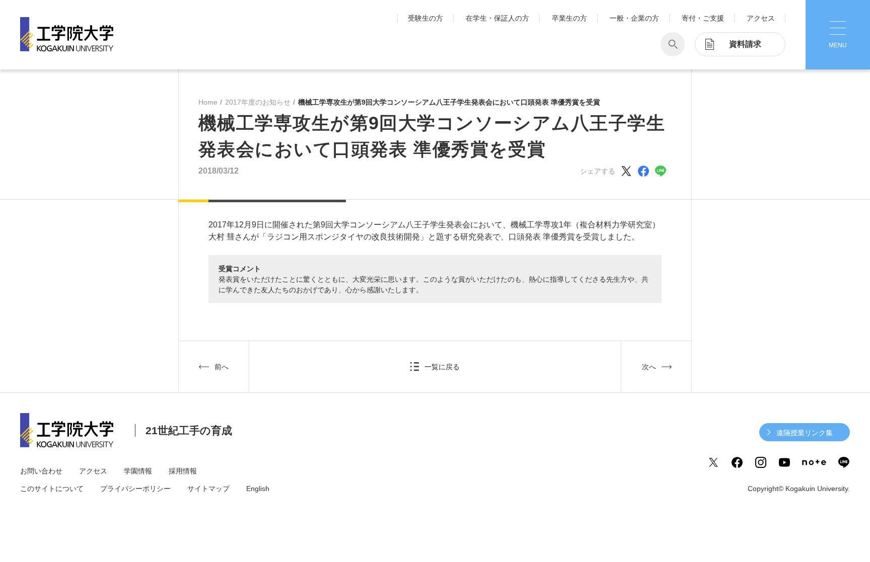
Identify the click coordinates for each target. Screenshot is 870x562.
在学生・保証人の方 (497, 18)
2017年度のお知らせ (258, 102)
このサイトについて (52, 489)
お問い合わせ (41, 471)
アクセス (761, 18)
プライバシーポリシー (135, 489)
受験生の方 (425, 18)
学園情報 (138, 471)
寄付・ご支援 (703, 18)
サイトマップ (208, 489)
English (257, 489)
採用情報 (183, 471)
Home (208, 102)
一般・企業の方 (634, 18)
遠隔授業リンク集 (804, 433)
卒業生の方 (569, 18)
